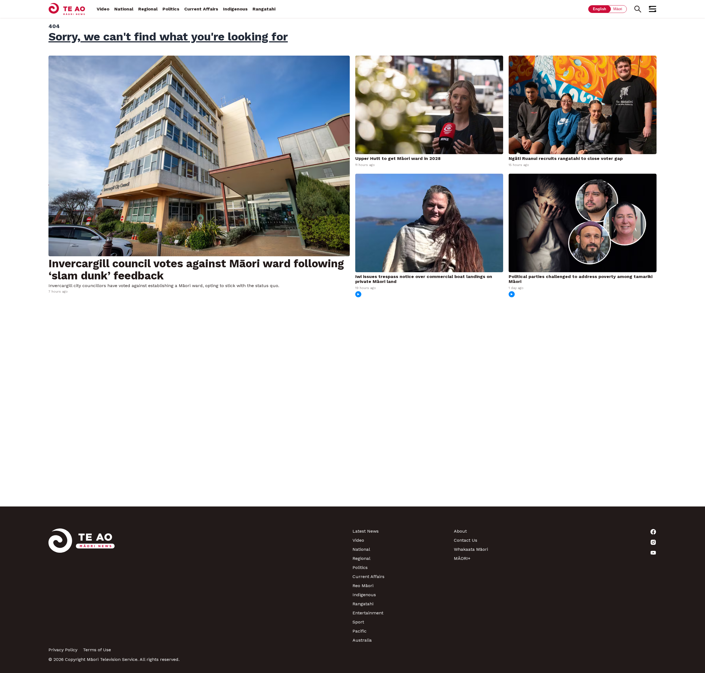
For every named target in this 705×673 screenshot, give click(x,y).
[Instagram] (606, 542)
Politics (170, 9)
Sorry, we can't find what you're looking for (168, 36)
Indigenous (235, 9)
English (599, 9)
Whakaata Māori (471, 549)
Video (103, 9)
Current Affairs (201, 9)
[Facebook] (606, 531)
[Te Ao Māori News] (81, 585)
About (460, 531)
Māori (617, 9)
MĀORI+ (462, 558)
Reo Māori (362, 585)
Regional (148, 9)
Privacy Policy (62, 649)
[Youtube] (606, 552)
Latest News (365, 531)
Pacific (359, 631)
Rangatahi (264, 9)
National (123, 9)
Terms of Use (97, 649)
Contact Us (465, 540)
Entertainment (367, 612)
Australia (362, 640)
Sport (358, 622)
